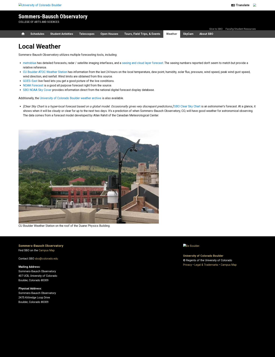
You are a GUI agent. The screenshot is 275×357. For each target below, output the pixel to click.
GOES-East (30, 81)
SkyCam (188, 34)
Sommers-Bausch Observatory (53, 16)
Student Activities (61, 34)
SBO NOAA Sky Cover (37, 90)
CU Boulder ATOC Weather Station (45, 72)
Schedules (37, 34)
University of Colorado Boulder (203, 255)
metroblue (29, 63)
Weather (171, 34)
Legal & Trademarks (206, 264)
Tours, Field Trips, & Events (142, 34)
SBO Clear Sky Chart (187, 106)
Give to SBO (216, 28)
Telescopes (86, 34)
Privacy (187, 264)
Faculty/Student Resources (241, 28)
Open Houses (109, 34)
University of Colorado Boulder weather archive (70, 98)
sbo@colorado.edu (46, 258)
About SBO (206, 34)
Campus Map (47, 250)
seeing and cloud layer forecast (142, 63)
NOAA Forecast (33, 85)
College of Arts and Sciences (39, 22)
